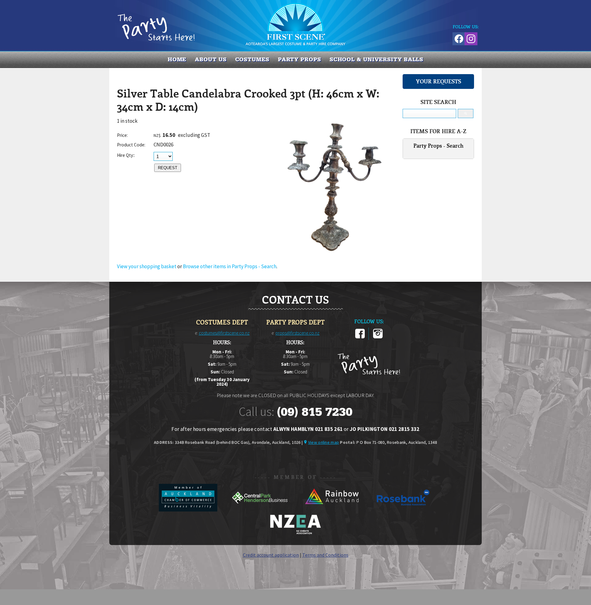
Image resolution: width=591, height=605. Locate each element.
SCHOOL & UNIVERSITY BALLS (377, 59)
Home (177, 59)
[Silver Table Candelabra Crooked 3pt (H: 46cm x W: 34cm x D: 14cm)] (334, 252)
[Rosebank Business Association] (403, 509)
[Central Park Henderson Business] (260, 509)
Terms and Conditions (325, 555)
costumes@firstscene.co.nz (224, 333)
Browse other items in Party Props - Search (229, 266)
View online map (323, 442)
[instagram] (377, 337)
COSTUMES (252, 59)
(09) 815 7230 (314, 411)
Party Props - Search (438, 145)
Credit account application (271, 555)
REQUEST (167, 167)
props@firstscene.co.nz (297, 333)
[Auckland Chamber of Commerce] (188, 509)
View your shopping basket (146, 266)
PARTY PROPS (299, 59)
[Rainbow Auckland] (332, 509)
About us (210, 59)
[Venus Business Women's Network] (295, 533)
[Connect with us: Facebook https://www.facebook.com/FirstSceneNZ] (458, 37)
